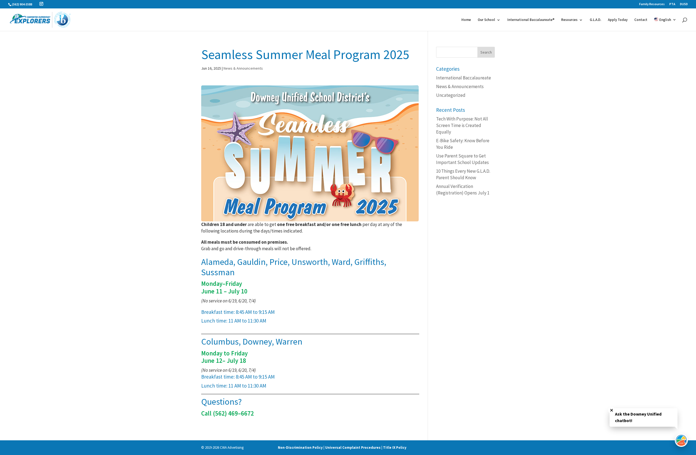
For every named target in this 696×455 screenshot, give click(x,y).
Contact (640, 20)
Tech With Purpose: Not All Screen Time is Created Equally (462, 125)
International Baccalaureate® (530, 20)
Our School (486, 20)
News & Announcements (243, 68)
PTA (672, 4)
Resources (569, 20)
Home (466, 20)
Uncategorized (450, 95)
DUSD (684, 4)
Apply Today (617, 20)
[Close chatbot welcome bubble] (611, 410)
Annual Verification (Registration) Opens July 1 (462, 189)
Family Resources (652, 4)
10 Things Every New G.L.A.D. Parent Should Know (463, 174)
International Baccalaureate (463, 78)
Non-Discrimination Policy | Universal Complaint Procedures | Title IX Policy (342, 447)
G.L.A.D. (595, 20)
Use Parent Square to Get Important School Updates (462, 159)
